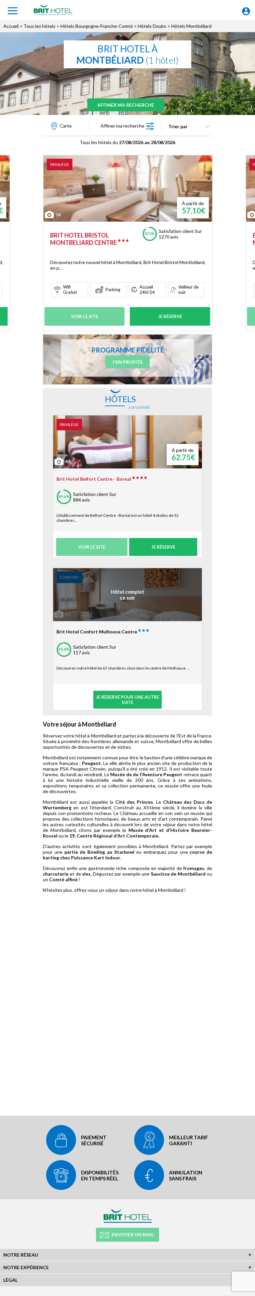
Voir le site (84, 316)
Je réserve (170, 316)
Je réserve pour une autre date (127, 699)
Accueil (11, 26)
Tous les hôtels (39, 26)
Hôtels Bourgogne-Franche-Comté (96, 26)
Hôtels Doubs (152, 26)
